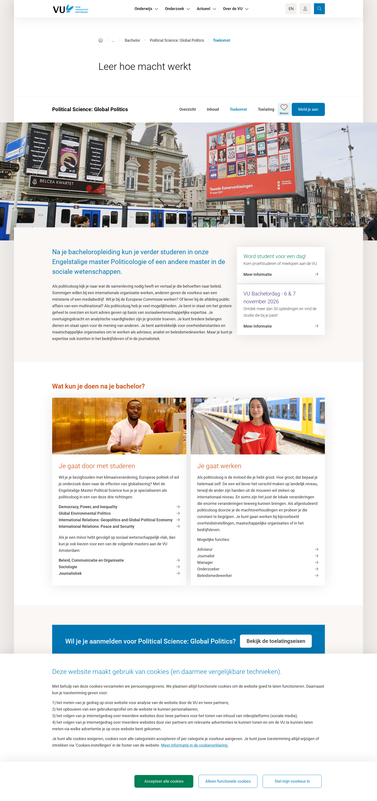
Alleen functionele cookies (228, 781)
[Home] (100, 40)
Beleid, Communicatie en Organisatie (91, 560)
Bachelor (132, 40)
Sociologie (68, 566)
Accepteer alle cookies (163, 781)
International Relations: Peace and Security (96, 526)
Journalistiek (70, 573)
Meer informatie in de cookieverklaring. (194, 745)
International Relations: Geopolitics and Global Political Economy (116, 520)
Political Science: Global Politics (177, 40)
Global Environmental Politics (85, 513)
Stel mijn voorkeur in (292, 781)
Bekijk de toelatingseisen (276, 641)
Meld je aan (308, 109)
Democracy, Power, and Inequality (88, 506)
